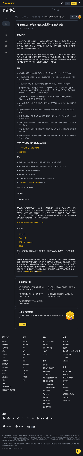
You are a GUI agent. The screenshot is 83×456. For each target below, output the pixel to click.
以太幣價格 (46, 374)
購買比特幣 (46, 391)
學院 (24, 357)
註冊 (73, 3)
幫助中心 (66, 374)
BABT (24, 374)
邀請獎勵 (66, 344)
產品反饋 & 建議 (68, 378)
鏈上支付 (45, 354)
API (64, 384)
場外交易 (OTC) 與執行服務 (71, 351)
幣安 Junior (26, 354)
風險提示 (5, 377)
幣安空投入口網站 (68, 394)
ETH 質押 (25, 370)
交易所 (25, 341)
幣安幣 (65, 348)
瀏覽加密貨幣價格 (48, 368)
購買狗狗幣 (46, 400)
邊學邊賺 (45, 365)
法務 (3, 357)
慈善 (24, 380)
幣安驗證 (66, 387)
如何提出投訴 (67, 400)
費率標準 (66, 381)
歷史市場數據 (67, 354)
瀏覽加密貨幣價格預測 (50, 378)
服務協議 (5, 361)
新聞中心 (5, 354)
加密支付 (25, 351)
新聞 (3, 351)
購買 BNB (46, 394)
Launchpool (26, 364)
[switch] (33, 427)
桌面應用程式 (6, 387)
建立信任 (5, 367)
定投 (24, 367)
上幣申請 (45, 344)
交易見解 (66, 357)
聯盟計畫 (66, 341)
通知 (3, 380)
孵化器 (45, 351)
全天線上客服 (67, 371)
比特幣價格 (46, 371)
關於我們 (5, 341)
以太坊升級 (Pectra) (49, 387)
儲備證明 (66, 361)
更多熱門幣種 (47, 407)
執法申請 (66, 397)
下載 (3, 383)
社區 (3, 374)
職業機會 (5, 344)
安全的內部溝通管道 (8, 390)
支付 (24, 348)
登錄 (67, 3)
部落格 (4, 370)
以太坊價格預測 (48, 384)
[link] (6, 18)
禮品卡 (25, 361)
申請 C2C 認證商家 (49, 341)
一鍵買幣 (25, 344)
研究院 (25, 377)
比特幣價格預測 (48, 381)
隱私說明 (5, 364)
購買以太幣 (46, 404)
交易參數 (66, 391)
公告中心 (5, 348)
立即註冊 (22, 325)
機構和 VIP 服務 (48, 348)
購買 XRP (46, 397)
